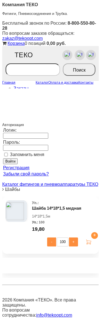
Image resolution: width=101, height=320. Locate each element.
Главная (8, 82)
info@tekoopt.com (54, 315)
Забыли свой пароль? (26, 174)
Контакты (85, 82)
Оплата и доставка (63, 82)
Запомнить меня (27, 154)
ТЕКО (24, 55)
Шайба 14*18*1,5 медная (56, 208)
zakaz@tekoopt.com (22, 38)
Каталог (42, 82)
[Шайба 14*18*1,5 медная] (15, 211)
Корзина (16, 43)
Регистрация (16, 167)
